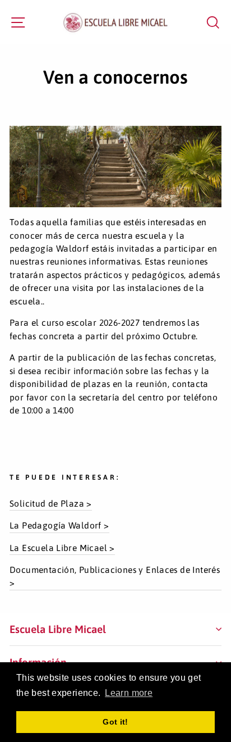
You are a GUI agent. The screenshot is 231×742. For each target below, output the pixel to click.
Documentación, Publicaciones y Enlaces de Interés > (115, 576)
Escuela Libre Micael (58, 629)
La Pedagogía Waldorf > (59, 525)
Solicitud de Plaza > (51, 503)
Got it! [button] (115, 721)
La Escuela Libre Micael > (62, 548)
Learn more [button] (129, 693)
